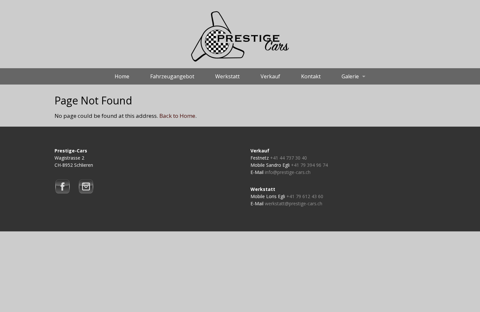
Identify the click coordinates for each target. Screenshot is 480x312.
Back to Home (177, 115)
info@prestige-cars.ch (288, 172)
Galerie (350, 76)
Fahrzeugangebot (172, 76)
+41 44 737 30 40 (288, 158)
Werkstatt (227, 76)
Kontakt (311, 76)
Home (122, 76)
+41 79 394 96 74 (309, 165)
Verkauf (270, 76)
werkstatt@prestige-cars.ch (293, 203)
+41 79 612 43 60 (304, 196)
